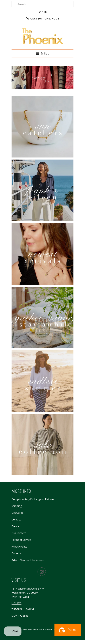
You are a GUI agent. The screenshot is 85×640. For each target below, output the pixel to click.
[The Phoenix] (42, 37)
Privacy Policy (19, 546)
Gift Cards (17, 513)
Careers (16, 553)
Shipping (17, 506)
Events (15, 526)
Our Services (19, 533)
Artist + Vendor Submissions (28, 560)
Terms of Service (21, 540)
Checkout (52, 18)
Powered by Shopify (54, 629)
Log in (42, 12)
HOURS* (16, 603)
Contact (16, 519)
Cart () (35, 18)
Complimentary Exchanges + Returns (33, 499)
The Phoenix (35, 629)
